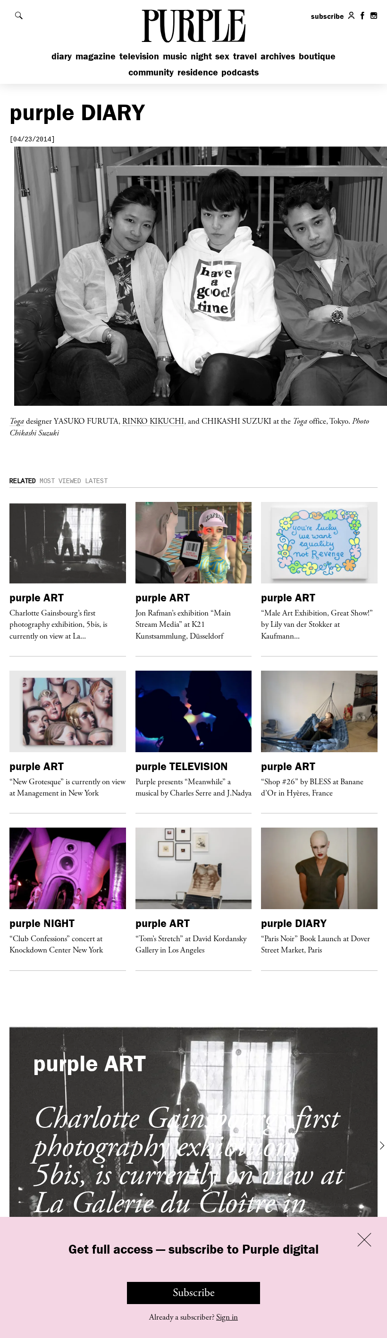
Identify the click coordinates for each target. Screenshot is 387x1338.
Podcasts (240, 72)
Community (151, 72)
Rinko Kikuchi (153, 421)
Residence (197, 72)
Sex (222, 56)
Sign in (227, 1317)
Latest (96, 481)
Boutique (317, 56)
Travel (245, 56)
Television (139, 56)
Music (175, 56)
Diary (61, 56)
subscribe (327, 16)
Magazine (96, 56)
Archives (278, 56)
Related (22, 481)
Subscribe (194, 1293)
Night (201, 56)
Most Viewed (60, 481)
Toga (16, 421)
